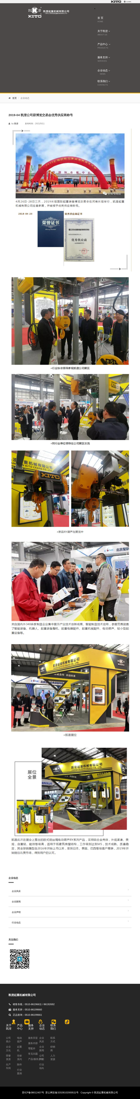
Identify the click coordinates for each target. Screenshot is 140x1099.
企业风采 (16, 891)
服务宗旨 (33, 1038)
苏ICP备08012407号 (33, 1092)
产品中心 (102, 46)
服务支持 (102, 59)
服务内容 (33, 1043)
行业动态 (16, 922)
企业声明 (16, 912)
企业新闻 (16, 901)
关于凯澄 (102, 33)
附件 (19, 1064)
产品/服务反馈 (35, 1059)
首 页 (100, 20)
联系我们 (102, 83)
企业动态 (102, 71)
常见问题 (33, 1053)
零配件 (31, 1048)
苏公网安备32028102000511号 (62, 1092)
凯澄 (16, 123)
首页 (14, 98)
